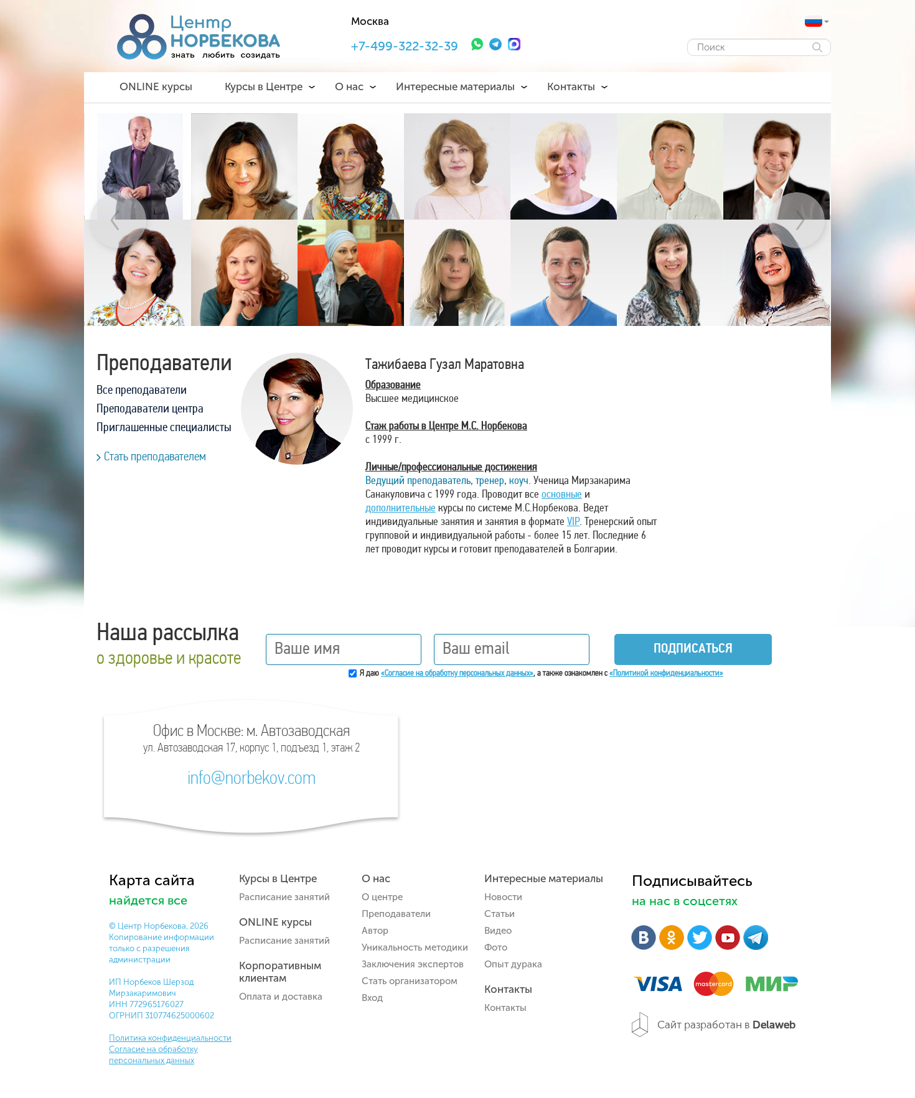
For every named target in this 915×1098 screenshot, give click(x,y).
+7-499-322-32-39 (404, 46)
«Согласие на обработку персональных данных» (457, 673)
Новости (503, 897)
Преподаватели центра (150, 409)
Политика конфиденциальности (170, 1038)
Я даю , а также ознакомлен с (541, 673)
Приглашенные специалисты (164, 428)
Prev (118, 220)
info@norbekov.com (251, 779)
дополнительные (400, 508)
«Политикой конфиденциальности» (666, 673)
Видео (498, 930)
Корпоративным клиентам (280, 971)
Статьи (499, 913)
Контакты (571, 86)
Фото (495, 947)
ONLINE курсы (156, 86)
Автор (375, 930)
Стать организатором (410, 981)
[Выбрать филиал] (813, 21)
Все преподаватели (141, 390)
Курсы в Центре (264, 86)
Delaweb (774, 1024)
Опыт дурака (513, 964)
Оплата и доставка (280, 996)
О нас (349, 86)
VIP (573, 522)
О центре (382, 897)
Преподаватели (396, 913)
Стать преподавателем (155, 457)
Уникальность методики (415, 947)
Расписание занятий (284, 897)
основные (562, 495)
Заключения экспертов (413, 964)
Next (797, 220)
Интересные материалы (455, 86)
